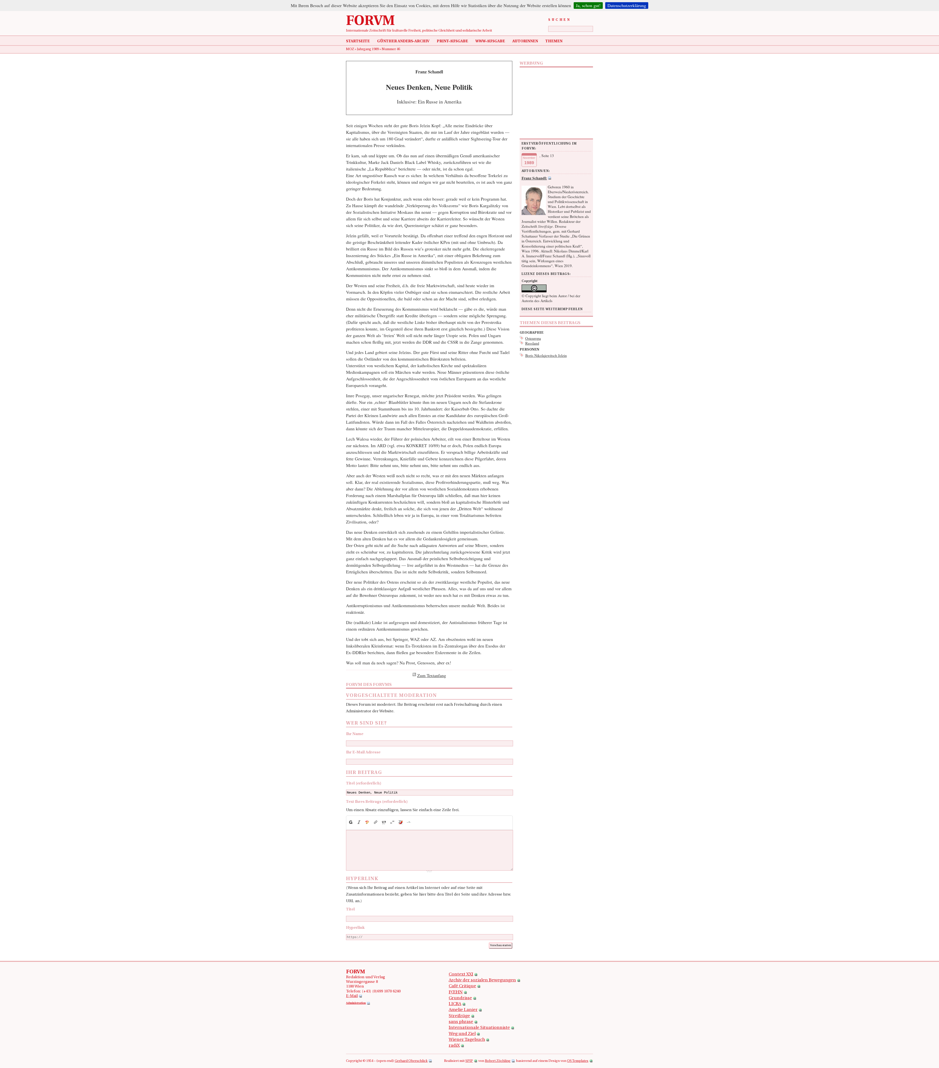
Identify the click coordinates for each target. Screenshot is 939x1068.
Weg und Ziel (462, 1034)
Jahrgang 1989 (368, 49)
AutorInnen (525, 41)
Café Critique (462, 986)
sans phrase (461, 1022)
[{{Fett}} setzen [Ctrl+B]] (350, 822)
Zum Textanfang (431, 675)
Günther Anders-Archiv (403, 41)
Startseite (358, 41)
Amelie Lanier (463, 1010)
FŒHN (456, 992)
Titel (350, 909)
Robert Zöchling (498, 1061)
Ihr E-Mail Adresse (363, 752)
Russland (532, 343)
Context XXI (461, 974)
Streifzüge (459, 1016)
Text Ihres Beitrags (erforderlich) (377, 802)
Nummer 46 (391, 49)
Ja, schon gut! (588, 5)
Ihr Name (354, 734)
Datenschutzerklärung (626, 5)
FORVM (370, 21)
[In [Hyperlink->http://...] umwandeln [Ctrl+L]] (375, 822)
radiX (454, 1046)
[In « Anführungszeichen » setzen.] (392, 822)
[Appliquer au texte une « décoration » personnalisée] (367, 822)
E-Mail (352, 996)
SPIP (469, 1061)
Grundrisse (460, 998)
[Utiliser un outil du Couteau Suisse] (400, 822)
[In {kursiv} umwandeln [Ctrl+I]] (359, 822)
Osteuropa (533, 338)
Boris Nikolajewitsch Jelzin (546, 355)
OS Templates (577, 1061)
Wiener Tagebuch (467, 1040)
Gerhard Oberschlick (411, 1061)
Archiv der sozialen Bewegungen (482, 980)
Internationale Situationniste (479, 1028)
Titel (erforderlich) (363, 783)
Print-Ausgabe (452, 41)
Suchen (559, 20)
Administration (356, 1003)
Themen (553, 41)
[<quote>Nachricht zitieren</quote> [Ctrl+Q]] (384, 822)
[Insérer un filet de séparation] (409, 822)
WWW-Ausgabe (490, 41)
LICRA (455, 1004)
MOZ (350, 49)
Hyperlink (355, 928)
